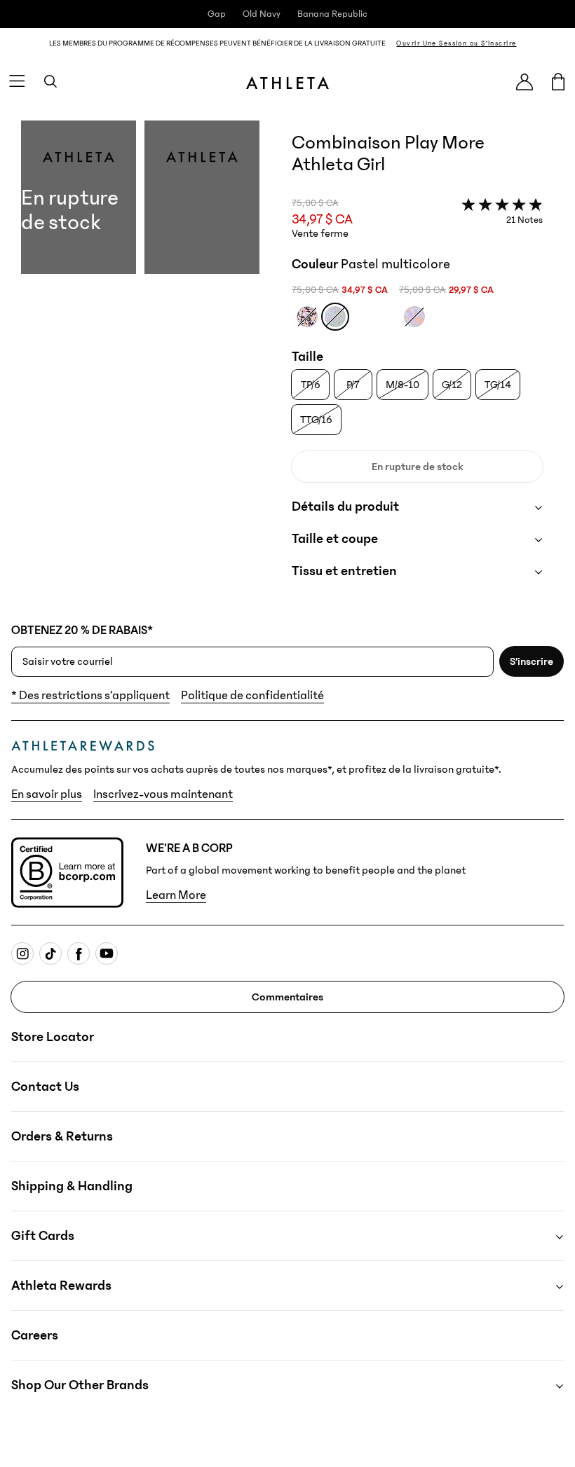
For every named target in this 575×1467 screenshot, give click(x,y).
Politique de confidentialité (252, 696)
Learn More (176, 895)
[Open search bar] (50, 81)
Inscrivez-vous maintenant (163, 794)
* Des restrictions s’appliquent (90, 696)
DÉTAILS (542, 43)
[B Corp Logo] (67, 872)
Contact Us (45, 1086)
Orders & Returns (62, 1136)
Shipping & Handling (72, 1186)
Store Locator (52, 1037)
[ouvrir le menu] (17, 81)
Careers (34, 1335)
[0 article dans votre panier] (558, 81)
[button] (140, 363)
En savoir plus (46, 794)
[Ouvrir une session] (524, 81)
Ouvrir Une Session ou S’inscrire (456, 43)
